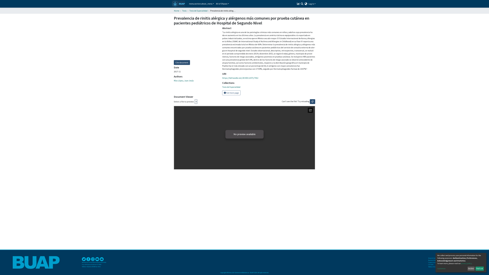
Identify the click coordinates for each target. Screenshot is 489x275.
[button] (306, 3)
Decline (471, 268)
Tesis (184, 10)
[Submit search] (302, 4)
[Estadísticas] (298, 3)
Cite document (181, 62)
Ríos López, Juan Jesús (184, 80)
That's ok (479, 268)
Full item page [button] (232, 93)
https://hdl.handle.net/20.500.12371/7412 (240, 78)
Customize (441, 268)
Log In (311, 4)
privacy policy (466, 263)
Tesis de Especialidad (198, 10)
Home (176, 10)
